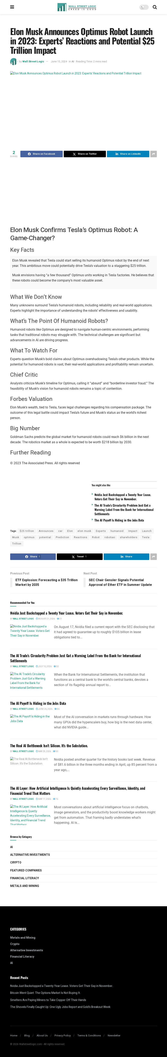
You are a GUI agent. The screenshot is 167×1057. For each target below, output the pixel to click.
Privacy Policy (63, 1035)
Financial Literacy (24, 878)
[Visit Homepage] (76, 7)
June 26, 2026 (45, 709)
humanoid (117, 531)
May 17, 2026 (44, 799)
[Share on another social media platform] (153, 154)
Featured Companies (26, 870)
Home (13, 1035)
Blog (27, 1035)
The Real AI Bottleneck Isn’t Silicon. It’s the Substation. (49, 745)
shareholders (128, 537)
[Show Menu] (12, 7)
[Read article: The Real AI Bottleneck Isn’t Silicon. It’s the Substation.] (30, 767)
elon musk (84, 531)
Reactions (80, 537)
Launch (147, 531)
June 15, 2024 (59, 61)
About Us (42, 1035)
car (60, 531)
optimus (29, 537)
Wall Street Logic (33, 61)
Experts (101, 531)
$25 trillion (27, 531)
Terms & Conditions (89, 1035)
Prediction (62, 537)
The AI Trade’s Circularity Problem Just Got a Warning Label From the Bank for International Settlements (124, 509)
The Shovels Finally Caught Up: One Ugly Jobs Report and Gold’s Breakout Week (60, 1007)
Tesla (145, 537)
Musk (15, 537)
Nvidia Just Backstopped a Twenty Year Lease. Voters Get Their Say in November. (122, 496)
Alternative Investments (30, 855)
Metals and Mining (24, 886)
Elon (70, 531)
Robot (96, 537)
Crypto (15, 862)
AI (72, 61)
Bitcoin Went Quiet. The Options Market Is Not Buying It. (45, 993)
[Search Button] (155, 7)
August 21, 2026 (46, 618)
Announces (46, 531)
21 (60, 618)
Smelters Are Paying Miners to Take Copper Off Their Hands (48, 1000)
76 (56, 799)
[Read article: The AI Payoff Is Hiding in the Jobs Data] (30, 724)
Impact (132, 531)
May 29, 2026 (44, 751)
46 (58, 709)
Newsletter (114, 1035)
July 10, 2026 (45, 666)
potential (45, 537)
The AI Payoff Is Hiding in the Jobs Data (119, 520)
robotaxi (109, 537)
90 (56, 751)
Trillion (16, 544)
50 (57, 666)
